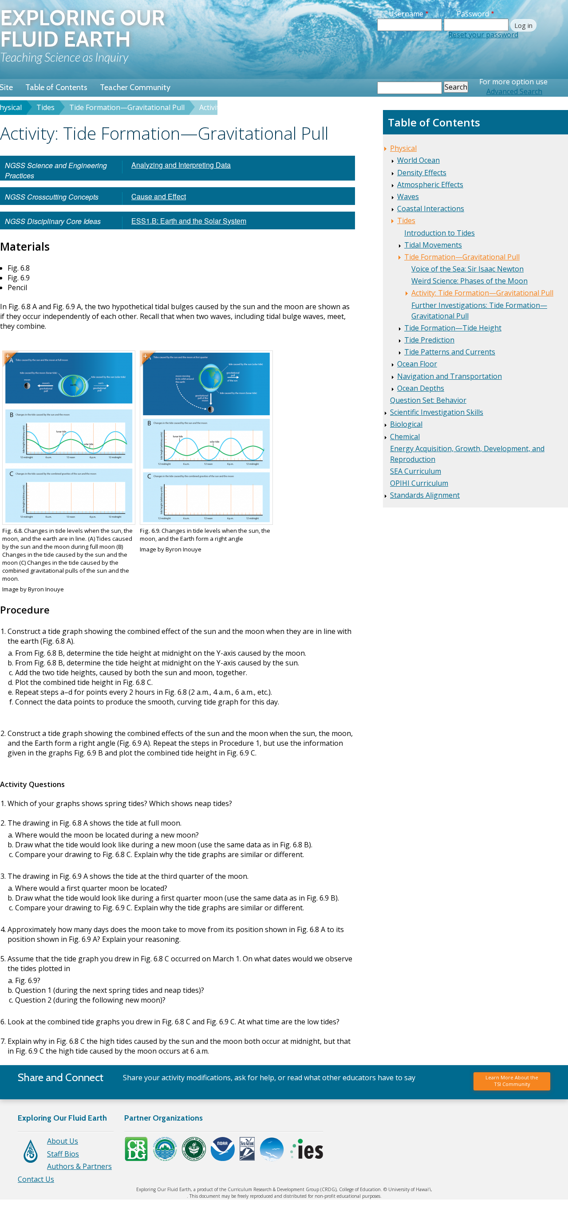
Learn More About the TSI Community (511, 1080)
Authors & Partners (79, 1166)
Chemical (405, 436)
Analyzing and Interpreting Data (181, 165)
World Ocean (418, 160)
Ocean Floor (417, 364)
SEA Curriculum (415, 471)
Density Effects (421, 172)
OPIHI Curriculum (419, 483)
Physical (403, 148)
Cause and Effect (158, 196)
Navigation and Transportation (449, 376)
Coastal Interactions (430, 208)
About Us (62, 1141)
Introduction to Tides (439, 233)
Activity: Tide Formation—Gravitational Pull (482, 293)
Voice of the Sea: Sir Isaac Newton (467, 269)
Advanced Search (514, 91)
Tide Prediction (429, 340)
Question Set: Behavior (428, 400)
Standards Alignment (425, 495)
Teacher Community (135, 87)
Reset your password (483, 34)
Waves (408, 196)
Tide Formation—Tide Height (452, 328)
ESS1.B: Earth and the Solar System (188, 220)
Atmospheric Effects (430, 184)
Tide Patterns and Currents (449, 352)
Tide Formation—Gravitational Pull (127, 107)
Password (473, 14)
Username (406, 14)
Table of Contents (56, 87)
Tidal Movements (433, 245)
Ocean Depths (420, 388)
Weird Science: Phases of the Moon (469, 281)
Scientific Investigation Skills (436, 412)
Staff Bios (63, 1154)
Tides (45, 107)
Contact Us (36, 1179)
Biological (406, 424)
